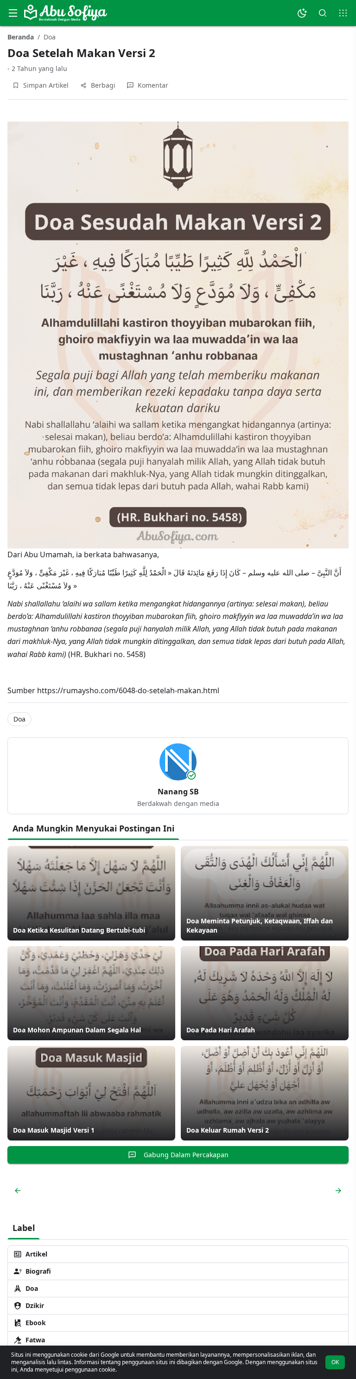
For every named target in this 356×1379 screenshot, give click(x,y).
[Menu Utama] (13, 13)
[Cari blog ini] (322, 13)
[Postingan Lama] (336, 1190)
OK (335, 1362)
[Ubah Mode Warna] (302, 13)
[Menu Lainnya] (343, 13)
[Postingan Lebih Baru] (17, 1190)
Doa (50, 36)
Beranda (20, 36)
